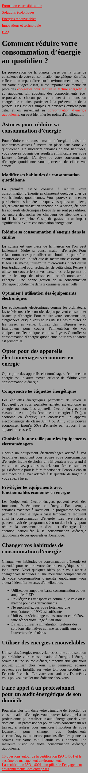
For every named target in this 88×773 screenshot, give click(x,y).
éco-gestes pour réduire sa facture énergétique (51, 89)
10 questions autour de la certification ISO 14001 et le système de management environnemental (41, 758)
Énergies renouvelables (19, 19)
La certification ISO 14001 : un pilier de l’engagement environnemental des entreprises (42, 767)
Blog (5, 32)
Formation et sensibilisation (22, 6)
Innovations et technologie (21, 25)
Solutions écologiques (18, 12)
